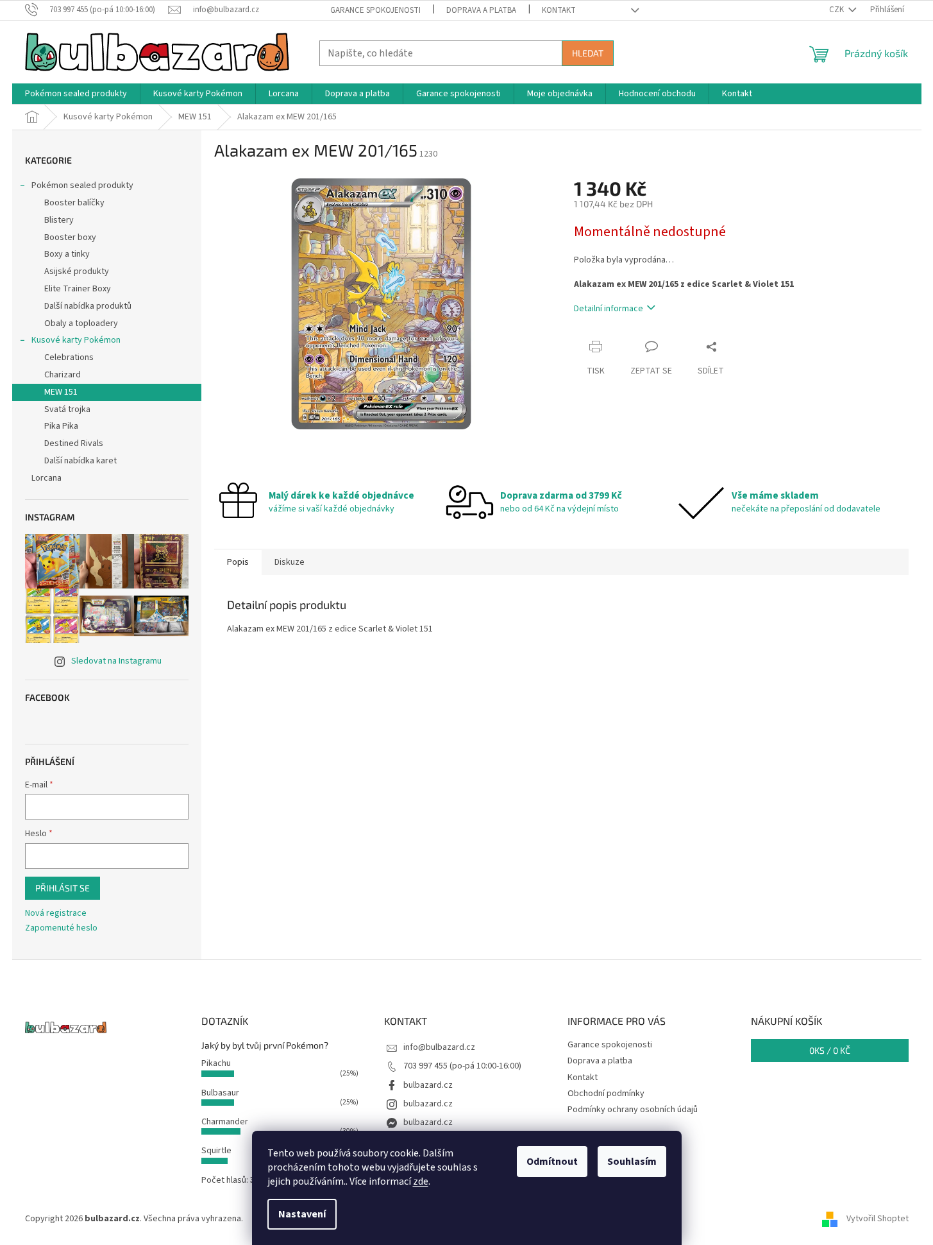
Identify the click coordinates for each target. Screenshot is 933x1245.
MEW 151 (61, 392)
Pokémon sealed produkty (82, 185)
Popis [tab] (238, 562)
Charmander (224, 1121)
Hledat (587, 52)
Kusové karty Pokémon (76, 340)
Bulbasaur (220, 1092)
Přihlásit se (62, 887)
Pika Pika (61, 426)
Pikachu (216, 1063)
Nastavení (302, 1214)
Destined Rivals (73, 443)
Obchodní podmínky (605, 1093)
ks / (829, 1050)
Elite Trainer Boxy (77, 288)
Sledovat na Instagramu (116, 661)
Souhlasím (632, 1162)
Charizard (62, 374)
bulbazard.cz (428, 1085)
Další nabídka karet (80, 460)
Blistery (59, 220)
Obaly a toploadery (81, 323)
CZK (837, 9)
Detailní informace (608, 308)
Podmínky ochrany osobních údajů (632, 1109)
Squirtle (216, 1150)
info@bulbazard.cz (439, 1047)
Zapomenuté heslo (61, 928)
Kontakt (559, 10)
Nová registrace (56, 913)
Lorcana (46, 478)
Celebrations (69, 357)
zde (420, 1181)
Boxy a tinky (67, 254)
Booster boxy (70, 237)
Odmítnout (552, 1162)
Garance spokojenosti (375, 10)
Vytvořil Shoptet (877, 1218)
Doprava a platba (481, 10)
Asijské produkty (76, 271)
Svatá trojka (67, 409)
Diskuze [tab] (289, 562)
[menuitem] (76, 93)
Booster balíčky (74, 202)
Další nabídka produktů (87, 306)
